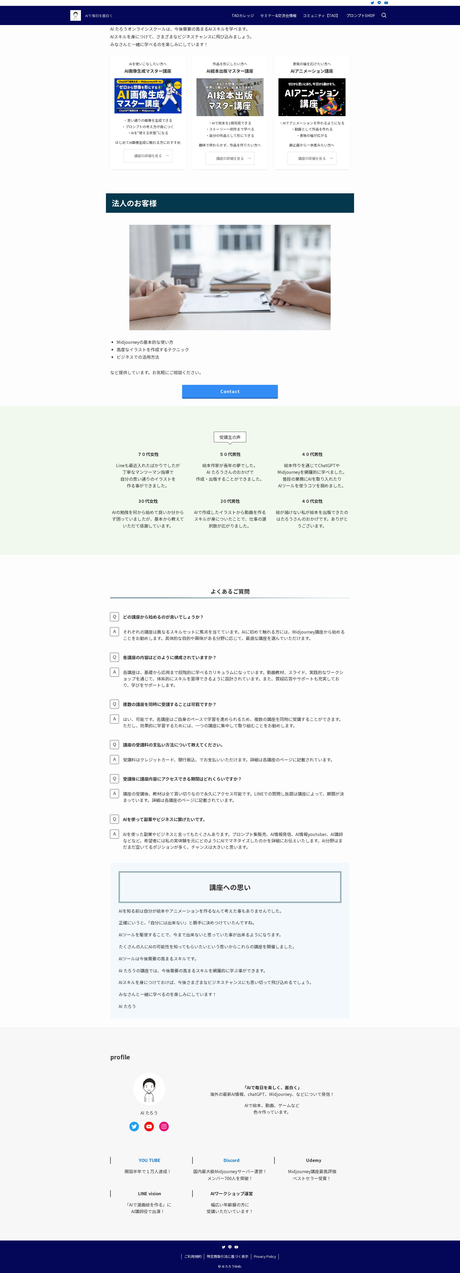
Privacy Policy (265, 1256)
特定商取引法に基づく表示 (227, 1256)
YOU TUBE (150, 1160)
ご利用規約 (193, 1256)
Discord (232, 1160)
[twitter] (372, 3)
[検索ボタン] (384, 15)
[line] (379, 3)
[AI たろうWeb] (75, 15)
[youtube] (386, 3)
